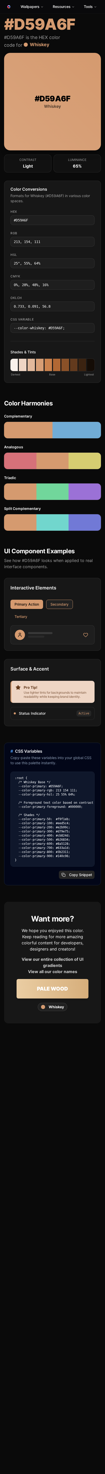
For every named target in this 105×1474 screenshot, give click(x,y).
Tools (88, 6)
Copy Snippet (80, 874)
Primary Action (27, 604)
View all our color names (52, 971)
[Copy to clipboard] (90, 220)
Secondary (59, 604)
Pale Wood (52, 989)
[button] (14, 365)
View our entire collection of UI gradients (52, 962)
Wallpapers (30, 6)
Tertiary (21, 616)
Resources (62, 6)
